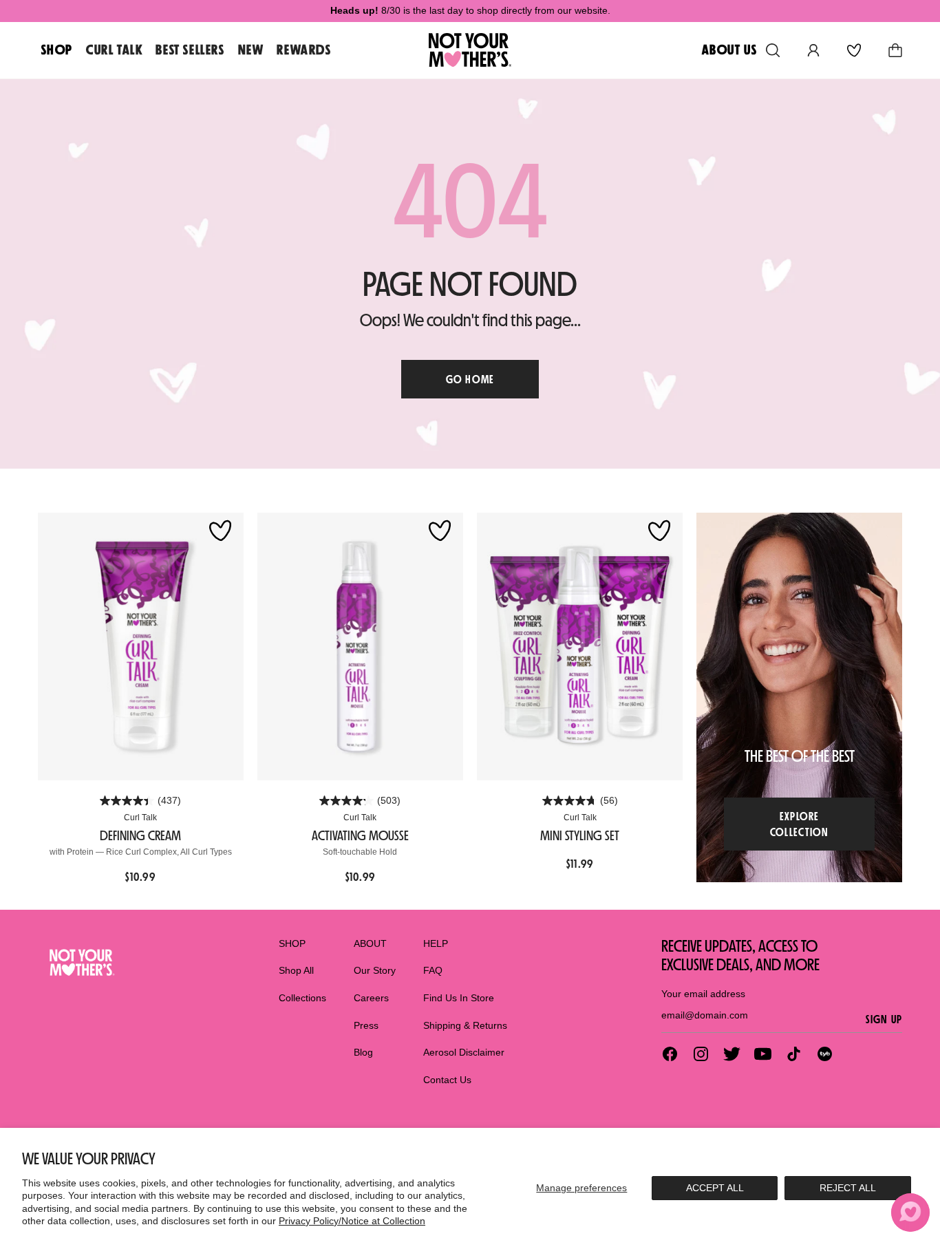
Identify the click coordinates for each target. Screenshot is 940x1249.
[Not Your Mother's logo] (81, 962)
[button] (910, 1212)
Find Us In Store (458, 997)
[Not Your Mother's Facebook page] (670, 1054)
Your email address (703, 993)
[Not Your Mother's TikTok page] (793, 1054)
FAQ (432, 970)
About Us (730, 49)
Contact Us (447, 1079)
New (251, 49)
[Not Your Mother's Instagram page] (700, 1054)
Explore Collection (799, 824)
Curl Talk (114, 49)
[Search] (773, 50)
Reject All (848, 1187)
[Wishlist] (854, 50)
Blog (363, 1052)
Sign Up (884, 1019)
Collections (302, 997)
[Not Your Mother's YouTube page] (762, 1054)
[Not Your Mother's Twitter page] (731, 1054)
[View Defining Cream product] (141, 646)
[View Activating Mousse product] (360, 646)
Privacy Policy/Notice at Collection (352, 1220)
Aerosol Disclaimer (463, 1052)
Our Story (375, 970)
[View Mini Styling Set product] (580, 646)
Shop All (296, 970)
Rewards (304, 49)
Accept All (715, 1187)
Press (366, 1025)
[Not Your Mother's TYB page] (824, 1054)
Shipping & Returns (465, 1025)
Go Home (470, 379)
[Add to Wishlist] (220, 532)
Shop (57, 49)
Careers (371, 997)
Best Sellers (190, 49)
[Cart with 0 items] (895, 50)
